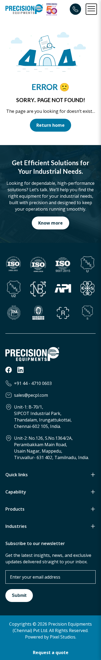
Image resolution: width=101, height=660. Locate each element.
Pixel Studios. (63, 637)
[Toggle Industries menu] (93, 526)
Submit (19, 595)
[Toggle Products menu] (93, 509)
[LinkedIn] (20, 371)
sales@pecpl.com (31, 395)
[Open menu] (91, 9)
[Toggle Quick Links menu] (93, 474)
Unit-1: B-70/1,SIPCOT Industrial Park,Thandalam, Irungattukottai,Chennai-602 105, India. (43, 416)
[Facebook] (8, 371)
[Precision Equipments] (24, 9)
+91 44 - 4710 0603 (33, 383)
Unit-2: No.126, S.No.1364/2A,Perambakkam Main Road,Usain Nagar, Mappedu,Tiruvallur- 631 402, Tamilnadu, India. (51, 447)
